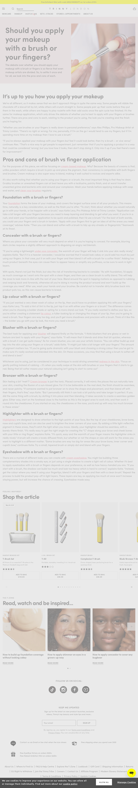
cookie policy (70, 783)
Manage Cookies (126, 782)
